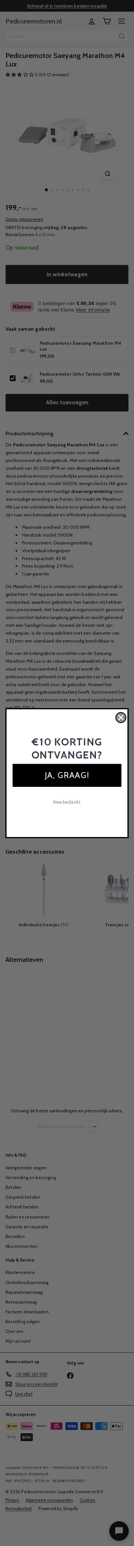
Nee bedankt (66, 802)
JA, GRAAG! (67, 775)
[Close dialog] (121, 717)
